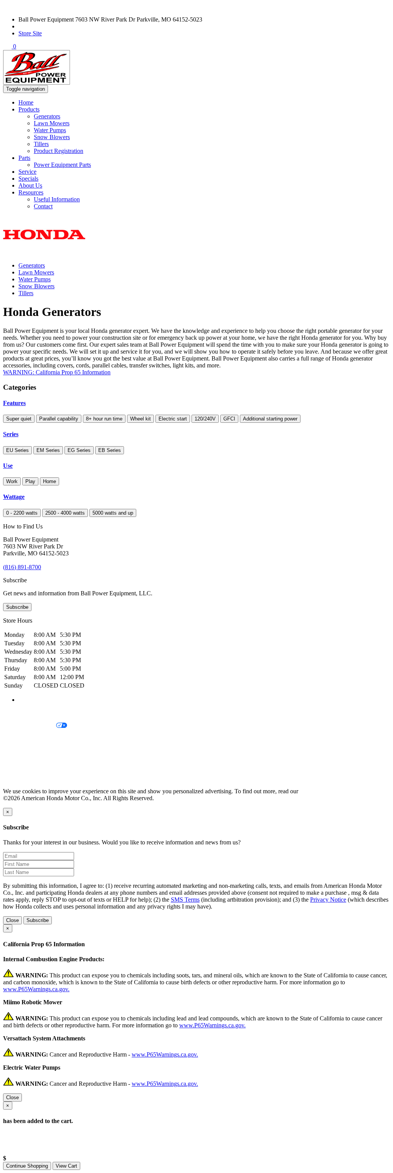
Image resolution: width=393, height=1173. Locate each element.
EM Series (48, 450)
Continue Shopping (27, 1166)
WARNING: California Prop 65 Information (57, 372)
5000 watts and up (112, 513)
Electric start (173, 419)
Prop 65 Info (18, 765)
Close (12, 920)
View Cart (66, 1166)
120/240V (205, 419)
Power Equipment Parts (62, 164)
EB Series (109, 450)
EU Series (17, 450)
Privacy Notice (21, 712)
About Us (30, 185)
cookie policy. (317, 791)
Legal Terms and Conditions (37, 739)
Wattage (14, 496)
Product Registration (58, 151)
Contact (43, 206)
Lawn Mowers (51, 123)
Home (25, 102)
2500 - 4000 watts (65, 513)
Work (12, 481)
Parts (24, 158)
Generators (47, 116)
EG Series (79, 450)
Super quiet (18, 419)
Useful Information (57, 199)
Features (14, 403)
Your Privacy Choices (29, 726)
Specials (28, 178)
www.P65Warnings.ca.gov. (36, 989)
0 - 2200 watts (22, 513)
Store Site (30, 33)
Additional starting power (270, 419)
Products (29, 109)
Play (30, 481)
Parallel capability (58, 419)
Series (10, 434)
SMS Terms (17, 752)
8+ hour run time (104, 419)
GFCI (229, 419)
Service (27, 171)
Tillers (41, 144)
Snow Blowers (52, 137)
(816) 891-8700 (37, 26)
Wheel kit (140, 419)
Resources (30, 192)
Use (8, 465)
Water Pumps (50, 130)
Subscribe (17, 607)
